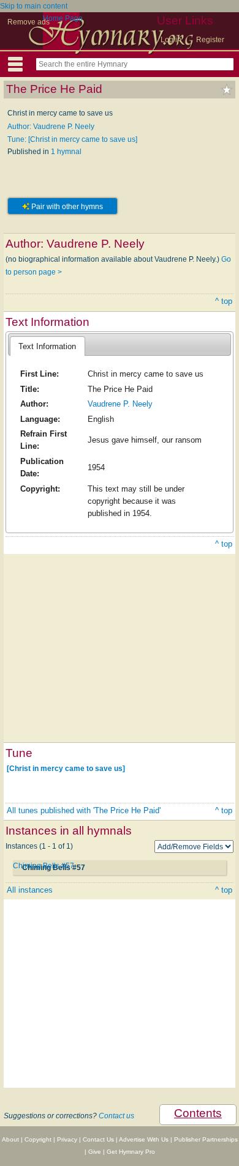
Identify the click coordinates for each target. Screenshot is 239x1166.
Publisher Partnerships (206, 1139)
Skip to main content (33, 6)
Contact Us (98, 1139)
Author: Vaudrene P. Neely (50, 126)
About (10, 1139)
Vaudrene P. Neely (120, 403)
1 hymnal (66, 151)
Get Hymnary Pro (131, 1151)
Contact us (116, 1116)
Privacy (67, 1139)
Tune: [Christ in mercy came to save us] (72, 139)
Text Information (47, 346)
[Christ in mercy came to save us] (66, 768)
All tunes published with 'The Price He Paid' (84, 810)
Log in (171, 39)
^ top (223, 301)
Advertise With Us (144, 1139)
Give (94, 1151)
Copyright (38, 1139)
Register (210, 39)
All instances (30, 890)
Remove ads (28, 22)
